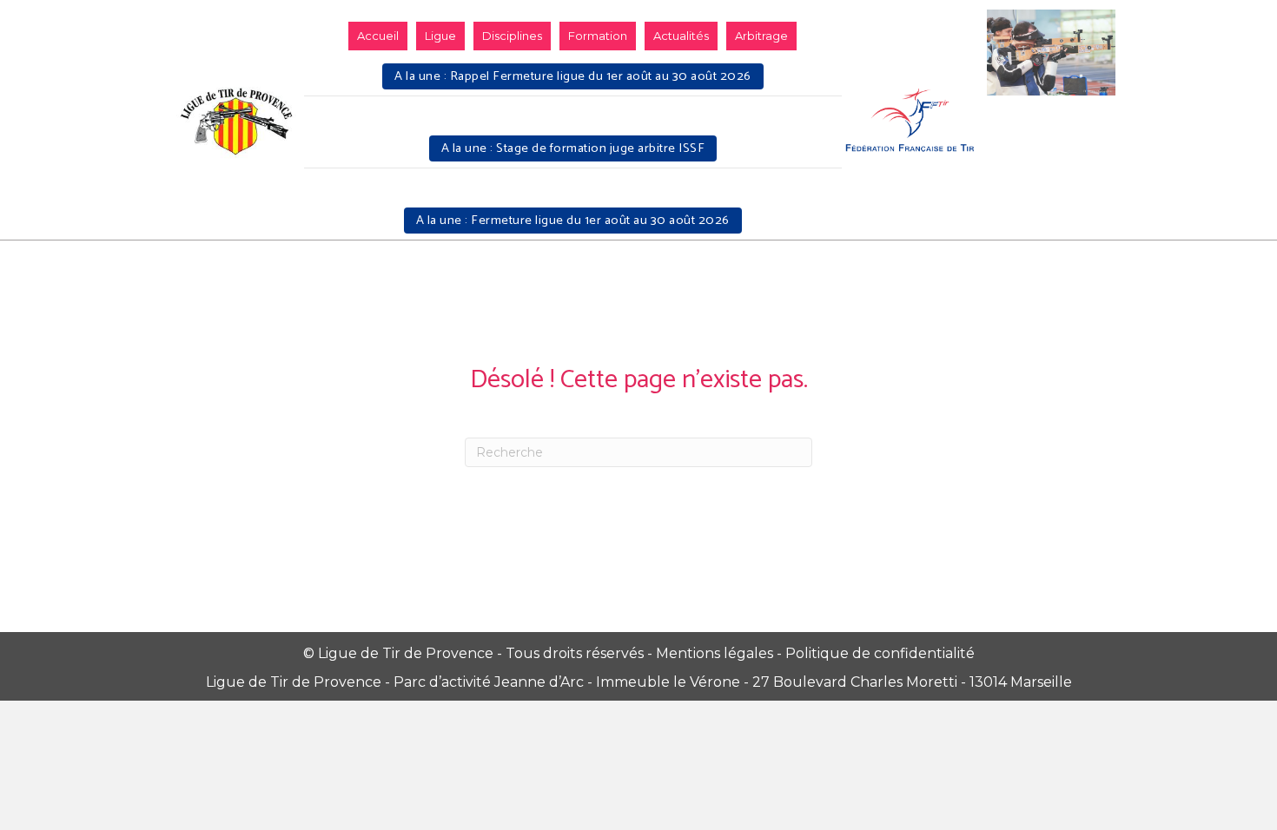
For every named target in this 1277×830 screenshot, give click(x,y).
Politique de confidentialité (880, 653)
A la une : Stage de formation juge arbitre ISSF (573, 148)
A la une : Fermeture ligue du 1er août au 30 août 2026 (573, 220)
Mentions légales (714, 653)
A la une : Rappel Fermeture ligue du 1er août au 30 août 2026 (572, 76)
